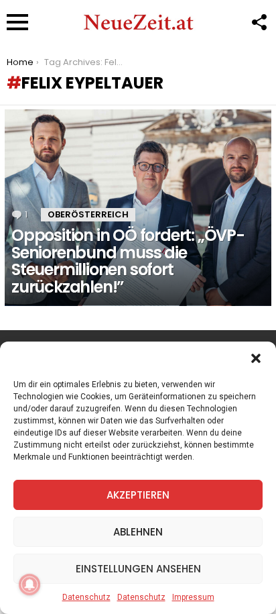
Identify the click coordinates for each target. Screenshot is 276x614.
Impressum (193, 597)
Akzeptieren (138, 495)
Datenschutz (86, 597)
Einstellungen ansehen (138, 569)
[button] (256, 358)
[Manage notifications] (29, 584)
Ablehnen (138, 532)
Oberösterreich (88, 214)
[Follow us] (258, 22)
